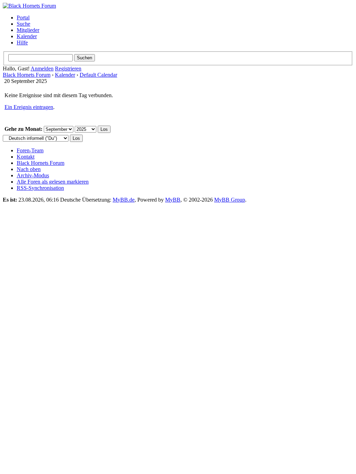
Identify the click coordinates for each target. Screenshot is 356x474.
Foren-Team (30, 150)
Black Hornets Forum (26, 75)
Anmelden (42, 68)
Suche (23, 24)
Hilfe (22, 42)
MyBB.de (124, 200)
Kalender (27, 36)
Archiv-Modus (33, 175)
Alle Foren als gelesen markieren (53, 182)
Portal (23, 17)
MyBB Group (229, 200)
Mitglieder (28, 30)
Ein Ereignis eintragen (29, 107)
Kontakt (25, 157)
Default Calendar (98, 75)
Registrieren (68, 68)
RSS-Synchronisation (40, 188)
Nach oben (29, 169)
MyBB (172, 200)
